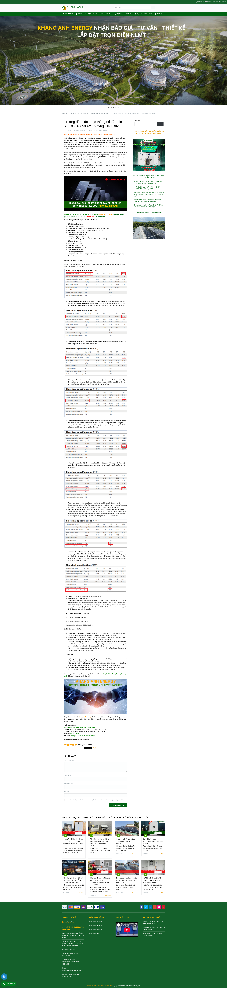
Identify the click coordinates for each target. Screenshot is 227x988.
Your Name (67, 775)
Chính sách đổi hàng (95, 929)
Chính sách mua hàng (95, 921)
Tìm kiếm (137, 120)
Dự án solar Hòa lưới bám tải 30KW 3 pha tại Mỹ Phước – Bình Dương (126, 880)
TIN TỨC (149, 14)
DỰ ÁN (139, 14)
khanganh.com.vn (73, 974)
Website (67, 792)
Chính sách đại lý (94, 933)
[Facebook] (141, 907)
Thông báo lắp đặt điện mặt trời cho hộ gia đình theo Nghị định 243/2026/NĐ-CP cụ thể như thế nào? (149, 194)
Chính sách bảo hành (95, 925)
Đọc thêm (81, 856)
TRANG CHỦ (68, 14)
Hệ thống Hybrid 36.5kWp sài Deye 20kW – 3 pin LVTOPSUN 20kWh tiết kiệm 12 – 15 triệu (100, 881)
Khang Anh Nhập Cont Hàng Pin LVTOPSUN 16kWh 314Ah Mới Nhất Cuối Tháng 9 (73, 842)
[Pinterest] (163, 907)
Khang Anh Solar (148, 935)
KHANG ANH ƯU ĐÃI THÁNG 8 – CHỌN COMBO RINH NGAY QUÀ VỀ (147, 188)
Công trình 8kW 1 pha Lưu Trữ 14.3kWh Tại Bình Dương (125, 841)
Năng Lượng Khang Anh (155, 933)
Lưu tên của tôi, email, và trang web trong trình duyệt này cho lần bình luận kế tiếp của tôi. (95, 800)
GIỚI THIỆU (81, 14)
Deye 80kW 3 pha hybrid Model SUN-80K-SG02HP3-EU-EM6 (153, 841)
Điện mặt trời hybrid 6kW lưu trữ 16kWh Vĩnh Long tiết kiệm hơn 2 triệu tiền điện (148, 200)
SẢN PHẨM (107, 14)
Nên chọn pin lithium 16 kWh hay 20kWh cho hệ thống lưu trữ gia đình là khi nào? (73, 880)
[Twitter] (146, 907)
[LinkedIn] (150, 907)
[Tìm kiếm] (160, 124)
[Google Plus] (155, 907)
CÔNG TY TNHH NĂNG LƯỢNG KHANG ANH (99, 986)
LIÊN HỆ (159, 14)
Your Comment (69, 760)
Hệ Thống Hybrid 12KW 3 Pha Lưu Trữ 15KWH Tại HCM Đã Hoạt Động (152, 880)
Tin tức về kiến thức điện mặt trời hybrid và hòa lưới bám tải (85, 130)
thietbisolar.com (89, 736)
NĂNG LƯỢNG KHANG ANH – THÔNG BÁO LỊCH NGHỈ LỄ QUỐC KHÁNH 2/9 (148, 182)
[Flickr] (159, 907)
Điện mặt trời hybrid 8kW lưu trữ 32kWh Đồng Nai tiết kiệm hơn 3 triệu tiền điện (148, 206)
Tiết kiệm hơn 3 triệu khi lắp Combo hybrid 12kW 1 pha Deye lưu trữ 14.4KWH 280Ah (99, 842)
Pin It (94, 748)
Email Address (69, 783)
